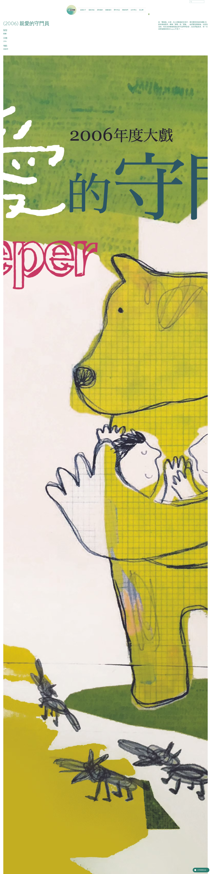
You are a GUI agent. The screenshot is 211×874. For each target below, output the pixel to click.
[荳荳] (149, 14)
